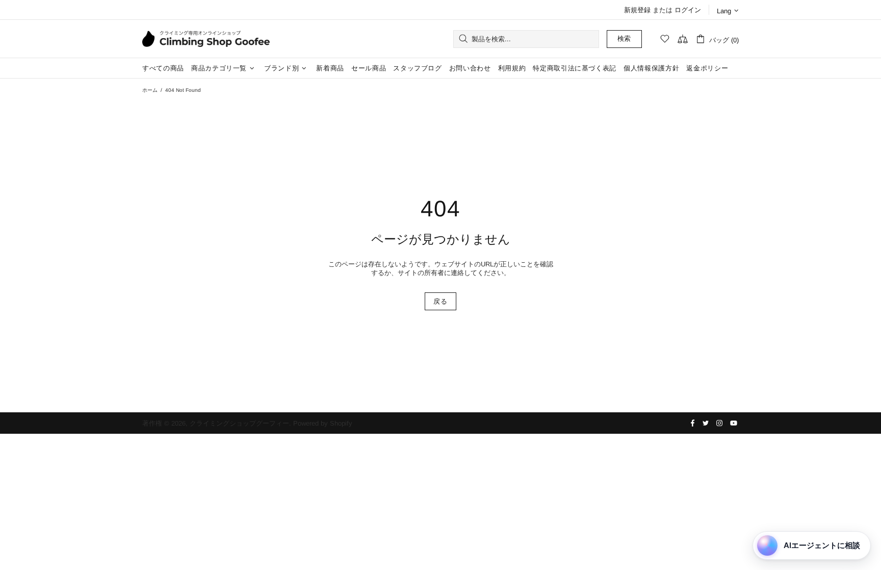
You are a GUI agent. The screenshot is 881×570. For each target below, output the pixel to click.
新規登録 (637, 10)
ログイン (688, 10)
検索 (624, 38)
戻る (440, 301)
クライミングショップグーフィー (206, 39)
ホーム (150, 90)
